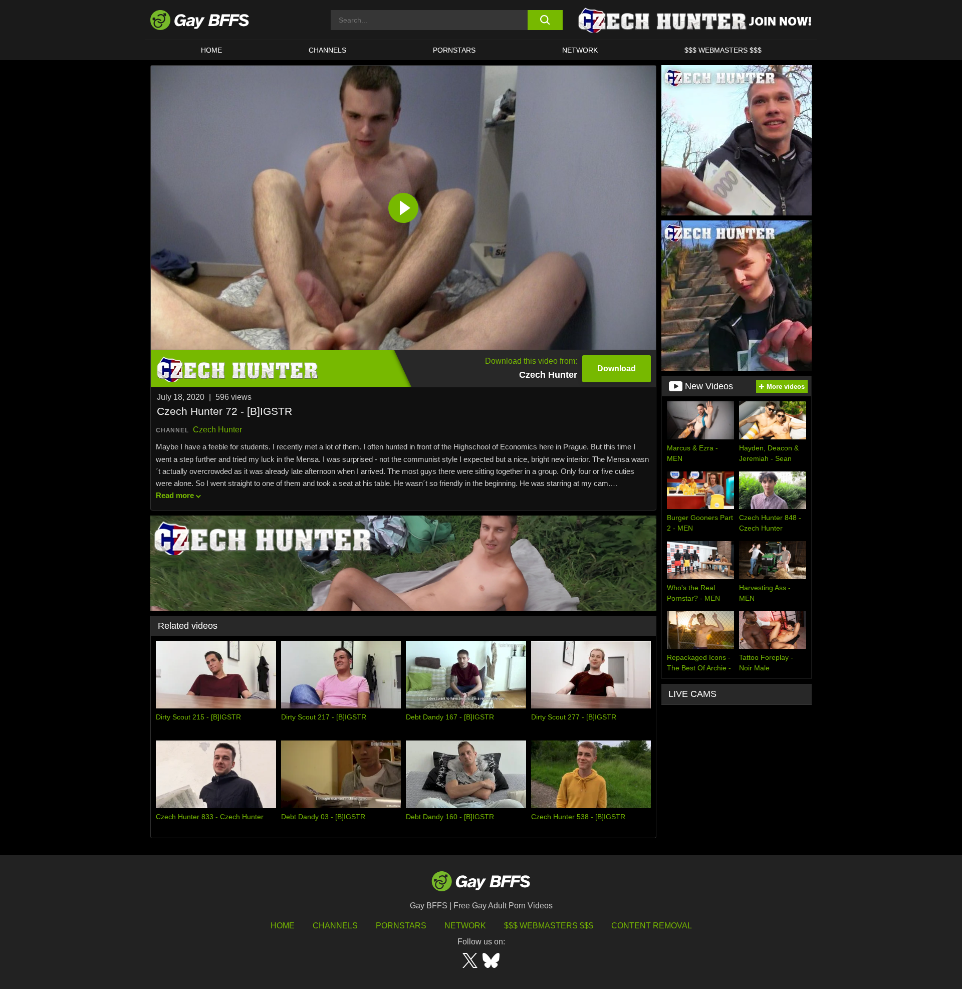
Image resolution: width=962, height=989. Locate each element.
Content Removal (651, 925)
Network (580, 50)
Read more (175, 495)
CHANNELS (327, 50)
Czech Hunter (217, 429)
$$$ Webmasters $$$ (723, 50)
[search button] (545, 20)
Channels (335, 925)
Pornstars (401, 925)
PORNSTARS (454, 50)
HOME (211, 50)
